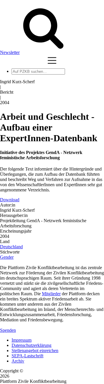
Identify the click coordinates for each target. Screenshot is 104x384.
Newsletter (10, 52)
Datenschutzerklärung (31, 345)
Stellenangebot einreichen (35, 350)
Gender (7, 257)
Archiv (18, 360)
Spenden (8, 330)
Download (9, 199)
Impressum (21, 340)
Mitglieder (51, 293)
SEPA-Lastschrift (27, 355)
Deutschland (11, 246)
